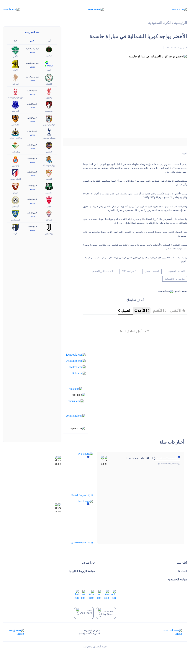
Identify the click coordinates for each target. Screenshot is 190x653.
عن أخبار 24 (88, 562)
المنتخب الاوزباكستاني (102, 271)
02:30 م (32, 94)
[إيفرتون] (15, 104)
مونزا (49, 206)
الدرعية (15, 84)
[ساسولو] (49, 186)
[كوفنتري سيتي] (49, 118)
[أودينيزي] (15, 199)
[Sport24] (169, 632)
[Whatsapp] (76, 360)
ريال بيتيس (15, 152)
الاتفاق (49, 84)
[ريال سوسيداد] (49, 159)
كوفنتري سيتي (49, 124)
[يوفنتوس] (49, 227)
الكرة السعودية (159, 23)
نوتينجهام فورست (15, 97)
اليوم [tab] (32, 40)
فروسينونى (15, 220)
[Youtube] (91, 594)
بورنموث (49, 111)
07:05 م (32, 52)
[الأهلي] (15, 49)
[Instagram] (99, 594)
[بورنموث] (49, 104)
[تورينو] (15, 186)
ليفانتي (49, 152)
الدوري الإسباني (32, 145)
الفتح (49, 70)
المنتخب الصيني (152, 271)
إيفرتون (15, 111)
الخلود (49, 55)
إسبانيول (15, 165)
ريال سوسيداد (49, 165)
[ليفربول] (49, 91)
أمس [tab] (49, 41)
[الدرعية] (15, 77)
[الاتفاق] (49, 77)
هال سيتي (15, 124)
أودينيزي (15, 206)
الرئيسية (180, 23)
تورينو (15, 192)
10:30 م (32, 176)
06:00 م (32, 149)
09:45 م (32, 230)
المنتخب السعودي (176, 271)
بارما (15, 233)
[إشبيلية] (49, 172)
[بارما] (15, 227)
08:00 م (32, 162)
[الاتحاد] (15, 63)
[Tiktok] (83, 594)
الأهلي (15, 56)
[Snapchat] (76, 594)
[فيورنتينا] (49, 213)
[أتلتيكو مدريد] (15, 172)
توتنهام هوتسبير (48, 138)
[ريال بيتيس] (15, 145)
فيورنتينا (49, 220)
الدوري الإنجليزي (32, 90)
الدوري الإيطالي (32, 185)
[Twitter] (77, 366)
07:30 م (32, 135)
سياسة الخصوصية (177, 579)
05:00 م (32, 108)
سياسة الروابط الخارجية (82, 571)
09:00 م (32, 67)
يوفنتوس (49, 233)
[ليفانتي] (49, 145)
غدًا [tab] (15, 41)
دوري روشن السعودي (32, 48)
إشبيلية (49, 179)
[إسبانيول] (15, 159)
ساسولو (49, 192)
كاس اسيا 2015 (129, 271)
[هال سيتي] (15, 118)
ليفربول (49, 97)
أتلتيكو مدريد (15, 179)
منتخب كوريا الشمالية (175, 279)
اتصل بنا (182, 571)
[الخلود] (49, 49)
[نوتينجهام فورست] (15, 91)
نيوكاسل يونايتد (15, 138)
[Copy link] (79, 373)
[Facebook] (76, 354)
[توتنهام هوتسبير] (49, 131)
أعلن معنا (182, 562)
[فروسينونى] (15, 213)
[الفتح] (49, 63)
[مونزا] (49, 199)
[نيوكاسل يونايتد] (15, 131)
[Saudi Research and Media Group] (16, 632)
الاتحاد (15, 70)
